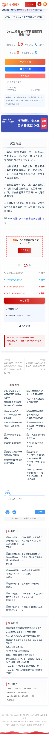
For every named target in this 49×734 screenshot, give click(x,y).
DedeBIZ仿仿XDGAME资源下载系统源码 (23, 636)
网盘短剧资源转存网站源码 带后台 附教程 (23, 628)
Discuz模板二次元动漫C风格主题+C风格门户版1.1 (35, 366)
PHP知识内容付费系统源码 (17, 651)
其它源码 (20, 10)
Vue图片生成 (11, 692)
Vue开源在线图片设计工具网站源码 (17, 696)
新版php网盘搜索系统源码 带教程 (20, 655)
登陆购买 (24, 250)
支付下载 (26, 62)
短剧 (32, 696)
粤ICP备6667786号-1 (32, 715)
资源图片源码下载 (34, 10)
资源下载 (18, 688)
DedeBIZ (9, 688)
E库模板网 (11, 341)
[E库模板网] (11, 4)
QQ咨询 (26, 69)
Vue (35, 688)
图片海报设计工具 (23, 692)
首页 (13, 10)
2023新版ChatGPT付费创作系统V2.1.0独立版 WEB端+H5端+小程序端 (13, 368)
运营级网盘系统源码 (12, 443)
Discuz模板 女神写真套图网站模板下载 (22, 666)
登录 (8, 493)
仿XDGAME (27, 688)
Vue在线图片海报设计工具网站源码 (21, 632)
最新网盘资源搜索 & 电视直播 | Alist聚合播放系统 (36, 426)
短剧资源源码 (11, 700)
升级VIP (26, 76)
